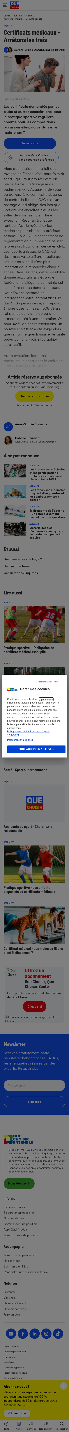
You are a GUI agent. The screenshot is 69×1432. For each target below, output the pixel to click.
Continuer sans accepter (47, 681)
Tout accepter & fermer (36, 749)
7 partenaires (46, 699)
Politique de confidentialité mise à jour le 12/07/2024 (28, 733)
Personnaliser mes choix (20, 739)
